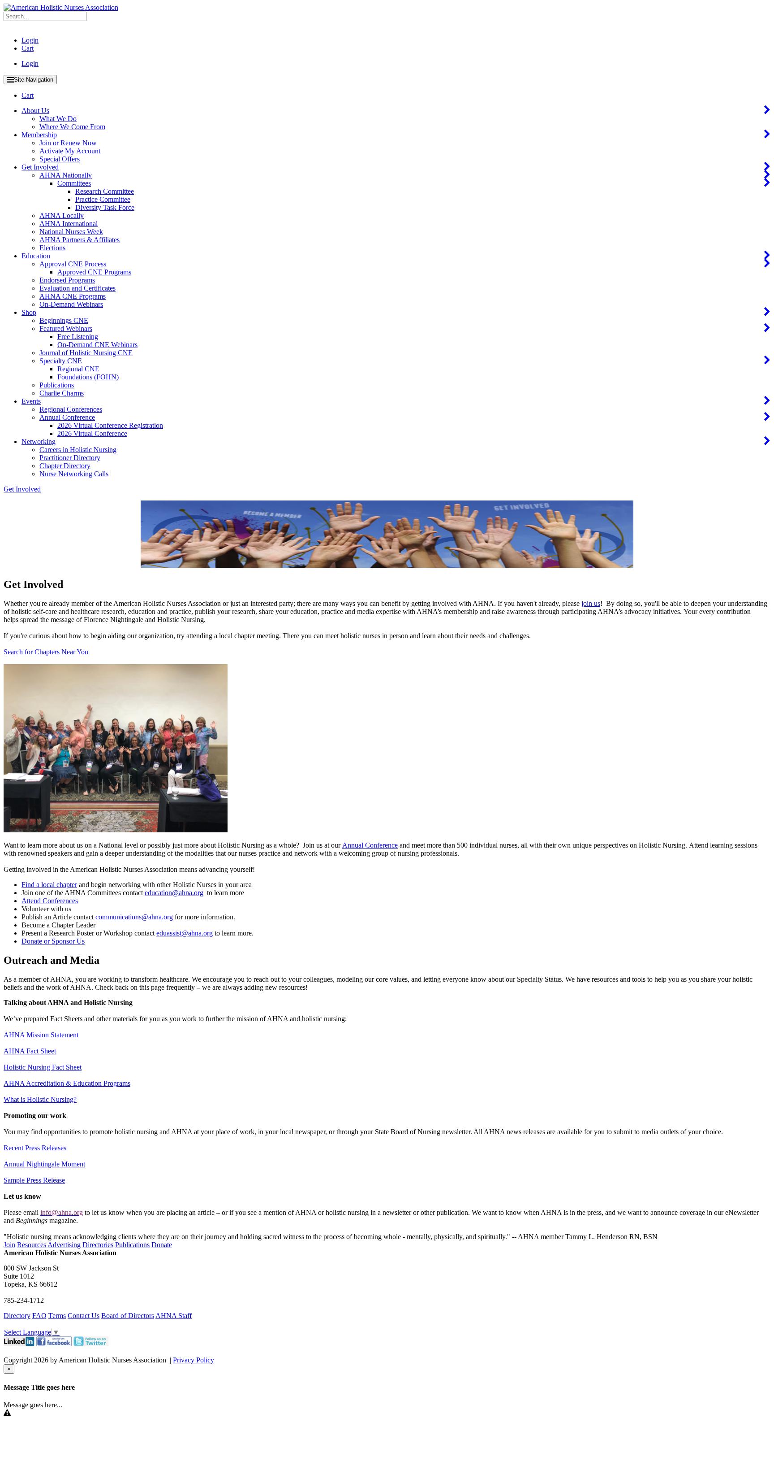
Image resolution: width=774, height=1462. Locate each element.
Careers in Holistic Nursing (77, 449)
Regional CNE (78, 369)
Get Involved (40, 167)
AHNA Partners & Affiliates (79, 240)
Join (9, 1245)
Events (31, 401)
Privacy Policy (193, 1360)
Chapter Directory (64, 466)
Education (36, 256)
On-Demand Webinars (71, 304)
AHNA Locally (61, 215)
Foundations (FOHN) (88, 377)
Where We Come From (72, 127)
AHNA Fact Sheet (30, 1051)
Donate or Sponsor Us (53, 941)
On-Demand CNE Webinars (97, 344)
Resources (31, 1245)
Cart (28, 48)
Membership (39, 135)
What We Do (58, 118)
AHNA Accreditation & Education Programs (67, 1083)
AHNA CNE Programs (72, 296)
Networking (39, 441)
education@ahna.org (174, 892)
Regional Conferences (70, 409)
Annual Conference (67, 417)
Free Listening (77, 336)
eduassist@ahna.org (184, 933)
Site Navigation (33, 79)
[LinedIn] (19, 1344)
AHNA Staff (173, 1315)
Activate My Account (69, 151)
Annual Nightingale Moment (44, 1164)
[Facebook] (54, 1344)
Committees (74, 183)
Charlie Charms (61, 393)
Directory (17, 1315)
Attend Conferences (50, 901)
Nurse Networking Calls (73, 474)
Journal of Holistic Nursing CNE (86, 353)
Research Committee (104, 191)
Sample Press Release (34, 1180)
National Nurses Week (71, 231)
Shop (29, 312)
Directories (97, 1245)
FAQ (39, 1315)
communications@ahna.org (134, 917)
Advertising (64, 1245)
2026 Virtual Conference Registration (110, 425)
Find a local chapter (49, 884)
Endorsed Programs (67, 280)
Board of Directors (127, 1315)
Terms (57, 1315)
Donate (161, 1245)
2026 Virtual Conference (92, 433)
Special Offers (59, 159)
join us (590, 603)
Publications (56, 385)
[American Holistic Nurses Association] (61, 7)
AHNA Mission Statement (41, 1035)
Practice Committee (102, 199)
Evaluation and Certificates (77, 288)
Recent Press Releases (35, 1148)
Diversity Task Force (104, 207)
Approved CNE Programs (94, 272)
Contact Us (83, 1315)
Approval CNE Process (72, 264)
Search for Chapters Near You (46, 652)
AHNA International (68, 223)
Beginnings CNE (63, 320)
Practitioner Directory (69, 457)
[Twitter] (90, 1344)
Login (30, 40)
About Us (35, 110)
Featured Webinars (65, 328)
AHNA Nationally (65, 175)
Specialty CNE (60, 361)
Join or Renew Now (68, 143)
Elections (52, 248)
